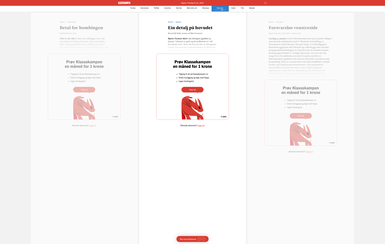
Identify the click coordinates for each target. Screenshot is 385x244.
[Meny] (265, 3)
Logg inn (201, 125)
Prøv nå (192, 89)
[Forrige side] (199, 239)
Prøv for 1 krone (253, 3)
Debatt (170, 22)
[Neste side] (203, 239)
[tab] (133, 9)
